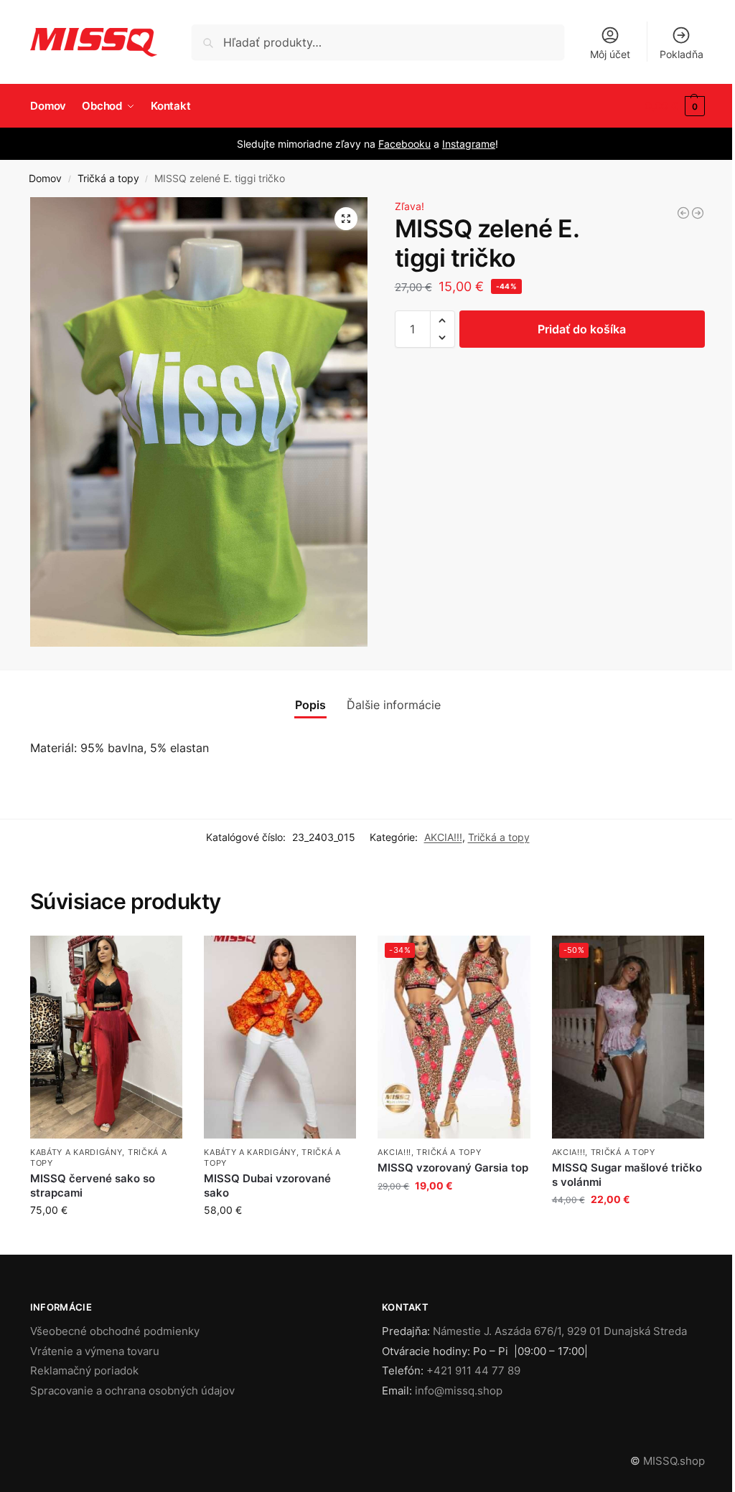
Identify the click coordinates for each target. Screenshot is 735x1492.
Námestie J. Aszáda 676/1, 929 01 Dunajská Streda (560, 1331)
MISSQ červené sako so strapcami (92, 1185)
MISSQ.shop (674, 1461)
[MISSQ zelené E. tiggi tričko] (683, 213)
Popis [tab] (310, 705)
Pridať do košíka (582, 329)
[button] (675, 106)
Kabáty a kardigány (76, 1152)
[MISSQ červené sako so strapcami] (106, 1037)
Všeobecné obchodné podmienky (115, 1331)
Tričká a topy (108, 178)
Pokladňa (681, 54)
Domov (45, 178)
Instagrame (468, 144)
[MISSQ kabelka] (697, 213)
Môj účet (610, 54)
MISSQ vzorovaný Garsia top (453, 1167)
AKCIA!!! (443, 837)
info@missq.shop (458, 1390)
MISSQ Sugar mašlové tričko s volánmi (627, 1175)
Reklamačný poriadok (84, 1370)
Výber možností (280, 1240)
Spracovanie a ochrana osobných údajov (132, 1390)
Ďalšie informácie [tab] (394, 705)
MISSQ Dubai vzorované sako (267, 1185)
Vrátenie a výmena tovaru (94, 1351)
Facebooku (404, 144)
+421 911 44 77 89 (473, 1370)
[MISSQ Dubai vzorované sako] (280, 1037)
